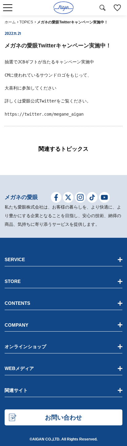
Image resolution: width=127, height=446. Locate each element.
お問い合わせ (63, 417)
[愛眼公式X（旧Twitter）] (68, 198)
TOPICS (26, 22)
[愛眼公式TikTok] (92, 198)
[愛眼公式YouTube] (104, 198)
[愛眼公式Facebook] (56, 198)
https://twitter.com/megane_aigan (44, 114)
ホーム (10, 22)
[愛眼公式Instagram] (80, 198)
